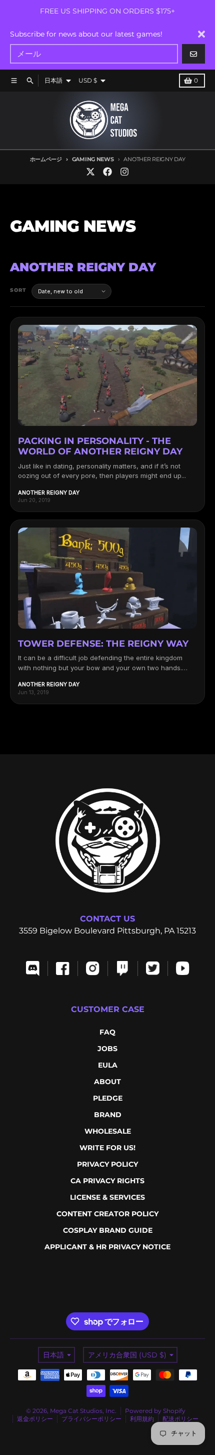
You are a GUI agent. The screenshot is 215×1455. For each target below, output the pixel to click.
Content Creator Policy (107, 1213)
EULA (108, 1065)
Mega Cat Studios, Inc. (83, 1410)
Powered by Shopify (155, 1410)
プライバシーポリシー (92, 1418)
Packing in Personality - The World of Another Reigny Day (100, 446)
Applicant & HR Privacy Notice (107, 1246)
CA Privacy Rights (107, 1180)
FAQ (108, 1032)
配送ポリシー (180, 1418)
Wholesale (107, 1131)
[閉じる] (201, 34)
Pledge (107, 1098)
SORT (18, 290)
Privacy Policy (107, 1164)
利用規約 (142, 1418)
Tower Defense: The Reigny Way (103, 643)
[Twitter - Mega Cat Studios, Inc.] (90, 171)
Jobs (108, 1048)
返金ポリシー (35, 1418)
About (107, 1081)
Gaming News (93, 159)
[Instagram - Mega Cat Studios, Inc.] (124, 171)
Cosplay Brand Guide (107, 1230)
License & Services (107, 1197)
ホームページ (46, 159)
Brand (108, 1114)
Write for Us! (108, 1147)
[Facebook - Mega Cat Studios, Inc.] (107, 171)
